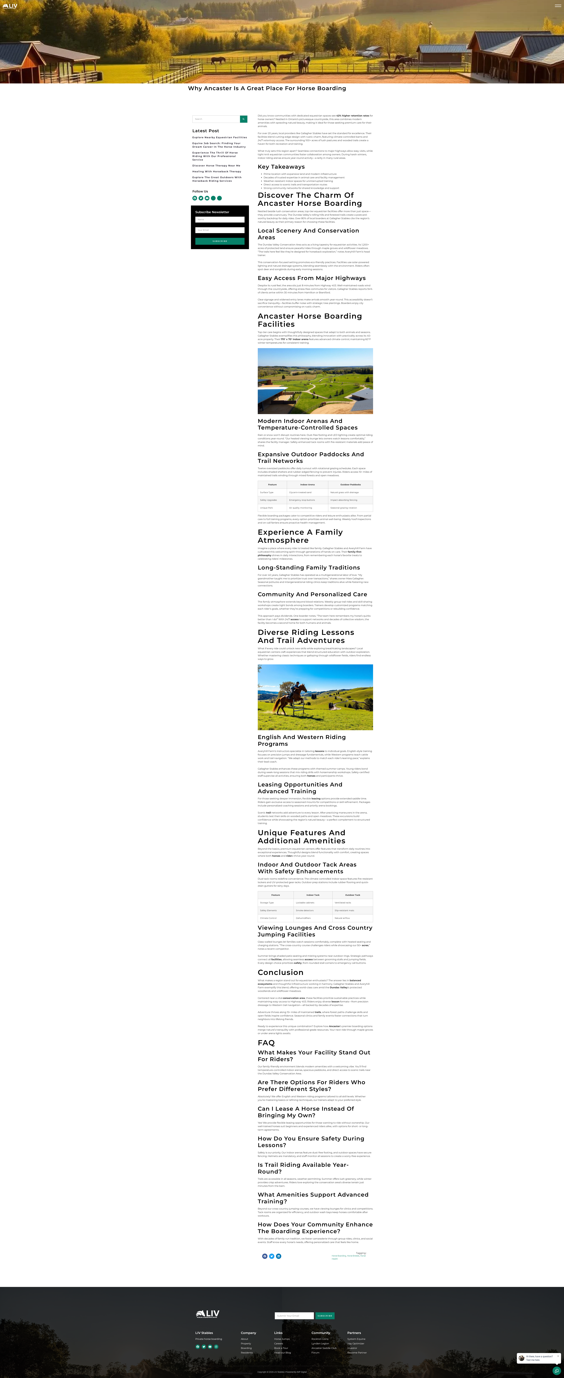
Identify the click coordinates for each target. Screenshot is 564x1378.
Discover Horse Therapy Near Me (216, 165)
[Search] (243, 119)
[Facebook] (197, 1346)
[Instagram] (216, 1346)
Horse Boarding (339, 1256)
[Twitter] (204, 1346)
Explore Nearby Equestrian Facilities (219, 137)
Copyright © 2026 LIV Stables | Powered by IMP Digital (282, 1372)
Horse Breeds (353, 1256)
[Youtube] (210, 1346)
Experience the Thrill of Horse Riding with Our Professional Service (215, 156)
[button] (264, 1256)
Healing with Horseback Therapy (216, 171)
